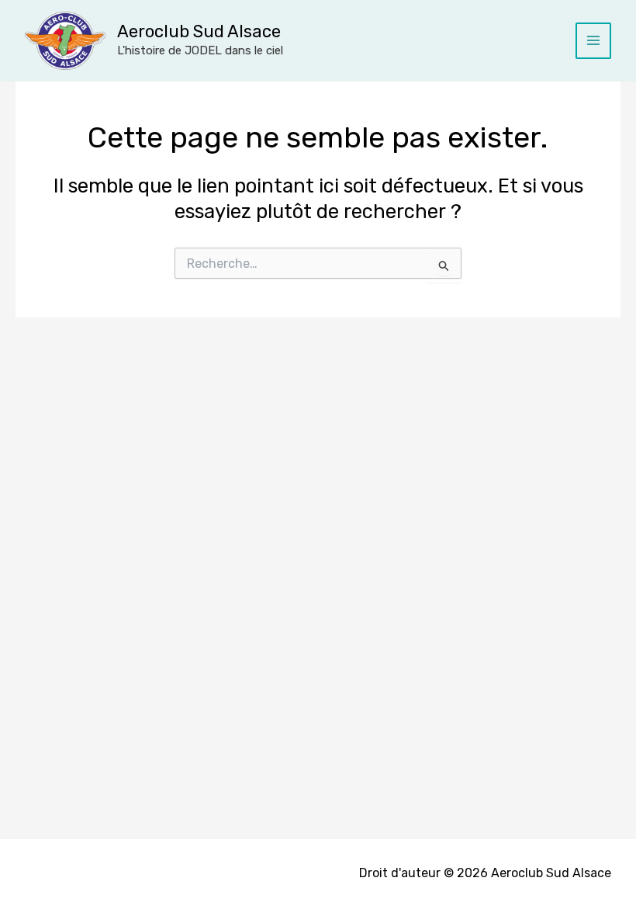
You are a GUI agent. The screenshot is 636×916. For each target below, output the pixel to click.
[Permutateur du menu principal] (594, 41)
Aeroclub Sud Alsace (199, 31)
